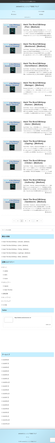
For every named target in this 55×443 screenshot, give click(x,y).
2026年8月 (6, 360)
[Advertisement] (27, 340)
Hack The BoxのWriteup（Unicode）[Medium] (16, 241)
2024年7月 (6, 386)
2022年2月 (6, 412)
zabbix (6, 271)
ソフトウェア (7, 301)
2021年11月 (6, 424)
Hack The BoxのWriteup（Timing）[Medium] (15, 249)
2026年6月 (6, 367)
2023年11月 (6, 393)
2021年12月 (6, 420)
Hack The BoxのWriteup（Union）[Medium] (15, 245)
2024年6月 (6, 390)
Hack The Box (8, 290)
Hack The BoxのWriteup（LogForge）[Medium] (16, 253)
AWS (5, 275)
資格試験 (5, 293)
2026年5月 (6, 371)
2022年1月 (6, 416)
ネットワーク (7, 297)
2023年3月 (6, 405)
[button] (52, 230)
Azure (6, 278)
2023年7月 (6, 397)
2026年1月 (6, 378)
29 (37, 221)
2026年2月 (6, 375)
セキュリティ (7, 282)
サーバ (5, 267)
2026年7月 (6, 363)
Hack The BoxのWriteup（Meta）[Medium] (15, 256)
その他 (5, 305)
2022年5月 (6, 408)
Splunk (6, 286)
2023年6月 (6, 401)
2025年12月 (6, 382)
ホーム (27, 437)
